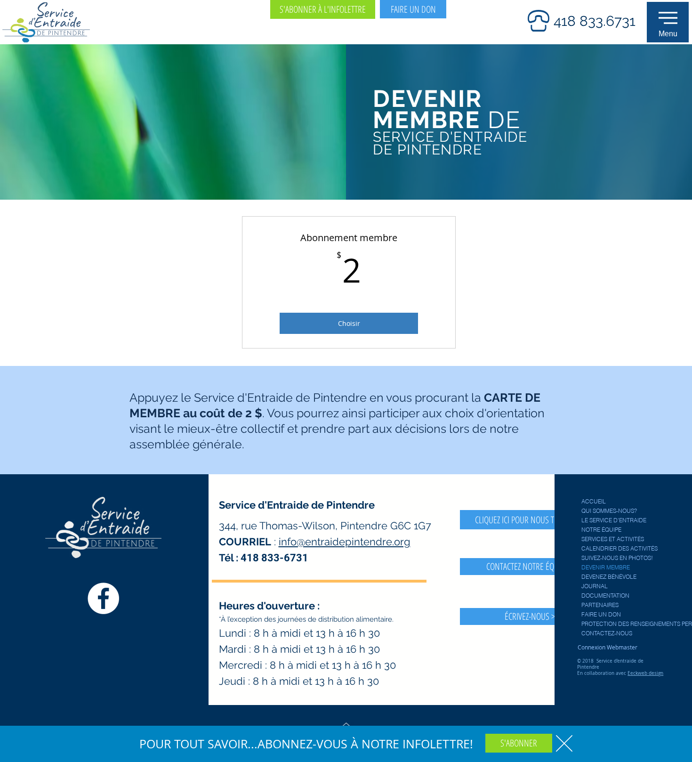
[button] (564, 743)
